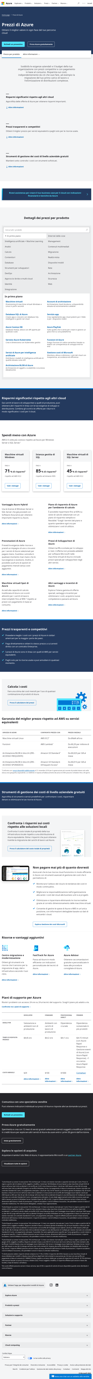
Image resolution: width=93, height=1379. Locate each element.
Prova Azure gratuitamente (41, 44)
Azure (9, 3)
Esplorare (18, 3)
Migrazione (53, 252)
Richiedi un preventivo (13, 44)
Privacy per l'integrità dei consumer (17, 1365)
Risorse (63, 3)
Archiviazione (54, 273)
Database (9, 262)
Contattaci (81, 1073)
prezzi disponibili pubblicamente (24, 770)
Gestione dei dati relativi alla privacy (49, 1369)
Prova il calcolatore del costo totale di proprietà (30, 848)
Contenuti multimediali (58, 246)
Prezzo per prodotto (12, 54)
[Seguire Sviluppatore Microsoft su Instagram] (51, 1285)
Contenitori (10, 257)
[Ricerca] (86, 229)
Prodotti (28, 3)
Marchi (15, 1369)
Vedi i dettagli (13, 486)
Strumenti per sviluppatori (17, 268)
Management (54, 241)
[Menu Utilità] (83, 3)
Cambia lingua (7, 1353)
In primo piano (14, 236)
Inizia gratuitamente (12, 1141)
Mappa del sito (86, 1369)
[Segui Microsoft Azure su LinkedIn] (56, 1285)
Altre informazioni (30, 54)
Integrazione (11, 289)
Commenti (75, 1369)
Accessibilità (51, 1365)
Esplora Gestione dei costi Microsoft (50, 924)
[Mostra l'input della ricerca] (78, 3)
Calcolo (8, 252)
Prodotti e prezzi (12, 1305)
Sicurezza (52, 278)
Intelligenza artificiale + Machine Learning (24, 241)
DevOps (8, 273)
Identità (8, 284)
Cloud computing (12, 1345)
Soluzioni (37, 3)
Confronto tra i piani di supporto (15, 1007)
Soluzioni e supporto (14, 1315)
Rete (50, 268)
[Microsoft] (2, 3)
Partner (54, 3)
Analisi (8, 246)
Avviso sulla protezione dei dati (80, 1365)
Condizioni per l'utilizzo (27, 1369)
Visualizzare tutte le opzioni (15, 1163)
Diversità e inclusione (38, 1365)
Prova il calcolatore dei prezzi (22, 703)
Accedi (89, 3)
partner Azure (74, 1155)
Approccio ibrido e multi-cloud (19, 278)
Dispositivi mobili (56, 262)
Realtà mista (53, 257)
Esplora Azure (11, 1295)
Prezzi (46, 3)
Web (50, 284)
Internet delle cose (56, 236)
